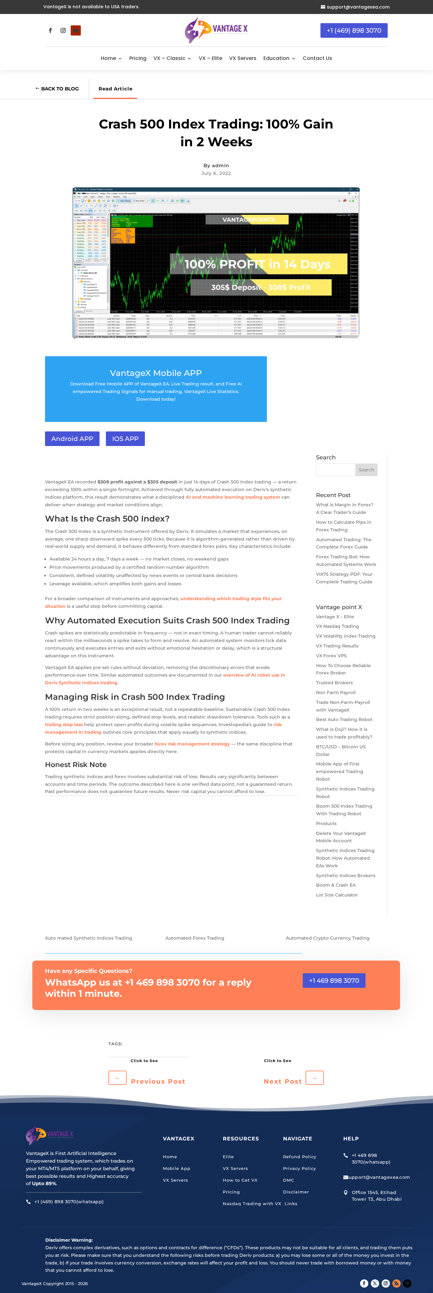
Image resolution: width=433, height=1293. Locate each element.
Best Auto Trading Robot (344, 719)
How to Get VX (240, 1180)
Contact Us (317, 58)
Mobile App (177, 1168)
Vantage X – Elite (335, 617)
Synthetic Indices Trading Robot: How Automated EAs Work (345, 858)
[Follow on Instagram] (63, 30)
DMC (288, 1180)
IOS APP (125, 439)
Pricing (137, 58)
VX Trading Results (337, 646)
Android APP (72, 439)
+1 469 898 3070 (334, 980)
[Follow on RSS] (396, 1283)
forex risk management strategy (192, 744)
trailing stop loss (64, 724)
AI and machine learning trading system (233, 497)
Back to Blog (60, 89)
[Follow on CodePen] (407, 1283)
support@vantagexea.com (358, 7)
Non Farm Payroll (336, 692)
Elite (228, 1156)
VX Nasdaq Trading (337, 626)
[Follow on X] (375, 1283)
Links (290, 1203)
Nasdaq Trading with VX (252, 1203)
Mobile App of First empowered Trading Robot (339, 771)
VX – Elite (210, 58)
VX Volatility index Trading (346, 636)
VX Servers (242, 58)
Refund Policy (299, 1156)
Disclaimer (296, 1191)
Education (276, 58)
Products (326, 823)
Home (108, 58)
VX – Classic (169, 58)
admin (220, 165)
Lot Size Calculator (337, 895)
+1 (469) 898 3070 (354, 30)
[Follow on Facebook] (50, 30)
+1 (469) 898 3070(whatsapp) (69, 1201)
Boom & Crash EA (336, 885)
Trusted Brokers (334, 683)
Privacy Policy (299, 1168)
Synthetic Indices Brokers (345, 875)
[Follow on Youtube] (76, 30)
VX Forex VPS (331, 656)
